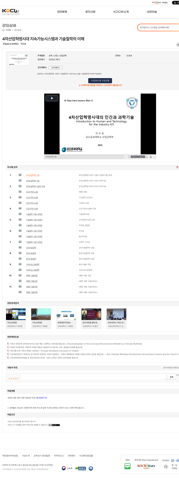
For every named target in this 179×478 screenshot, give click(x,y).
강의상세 (17, 30)
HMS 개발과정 (31, 275)
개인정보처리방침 (10, 456)
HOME (8, 30)
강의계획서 (55, 68)
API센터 (71, 456)
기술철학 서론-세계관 (34, 214)
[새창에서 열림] (67, 468)
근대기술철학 (31, 248)
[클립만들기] (150, 156)
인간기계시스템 (32, 192)
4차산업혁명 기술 (32, 175)
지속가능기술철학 (32, 264)
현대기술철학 (31, 253)
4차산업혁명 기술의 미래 (35, 186)
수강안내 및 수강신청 (100, 81)
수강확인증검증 (86, 456)
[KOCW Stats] (146, 466)
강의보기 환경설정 (42, 456)
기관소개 (26, 456)
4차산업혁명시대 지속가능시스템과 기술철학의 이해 (43, 38)
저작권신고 (59, 456)
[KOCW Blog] (127, 466)
